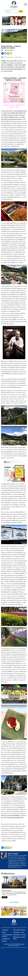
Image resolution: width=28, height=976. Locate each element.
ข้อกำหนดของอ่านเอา (16, 938)
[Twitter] (5, 53)
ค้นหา (20, 11)
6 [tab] (17, 902)
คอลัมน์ (4, 932)
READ (4, 899)
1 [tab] (10, 902)
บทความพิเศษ (16, 932)
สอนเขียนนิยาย (5, 939)
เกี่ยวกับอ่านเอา (17, 935)
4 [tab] (14, 902)
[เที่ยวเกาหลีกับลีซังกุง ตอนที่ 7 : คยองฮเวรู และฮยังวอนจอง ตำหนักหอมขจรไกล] (14, 882)
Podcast (23, 935)
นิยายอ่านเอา (5, 930)
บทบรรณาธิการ (17, 930)
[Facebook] (2, 53)
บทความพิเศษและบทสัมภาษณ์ (7, 935)
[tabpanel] (14, 888)
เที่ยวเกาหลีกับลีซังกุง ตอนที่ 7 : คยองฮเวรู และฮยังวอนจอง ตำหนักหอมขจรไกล (13, 891)
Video (22, 932)
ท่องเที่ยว (4, 941)
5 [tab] (16, 902)
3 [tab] (13, 902)
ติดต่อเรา (23, 937)
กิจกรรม (23, 930)
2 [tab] (11, 902)
